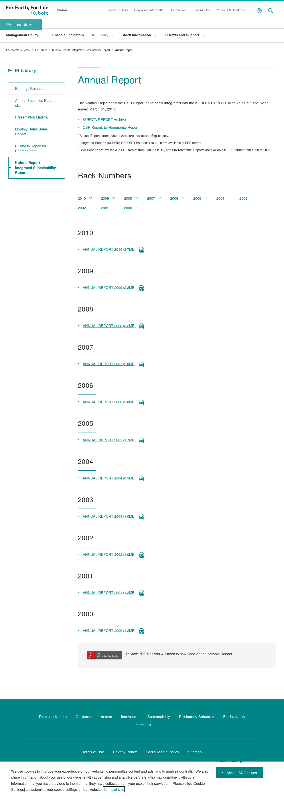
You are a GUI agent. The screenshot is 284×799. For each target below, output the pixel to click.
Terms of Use (114, 789)
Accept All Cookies (242, 772)
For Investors (19, 24)
